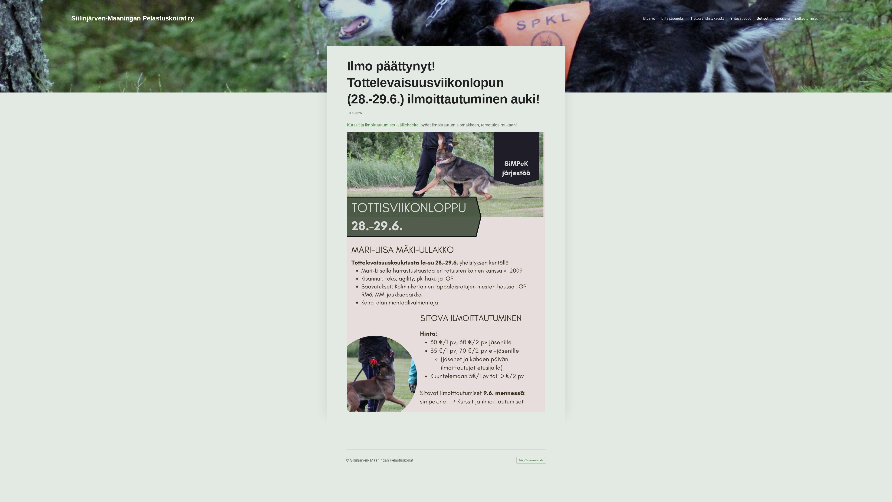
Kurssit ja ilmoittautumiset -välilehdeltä (383, 124)
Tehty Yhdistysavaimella (531, 460)
